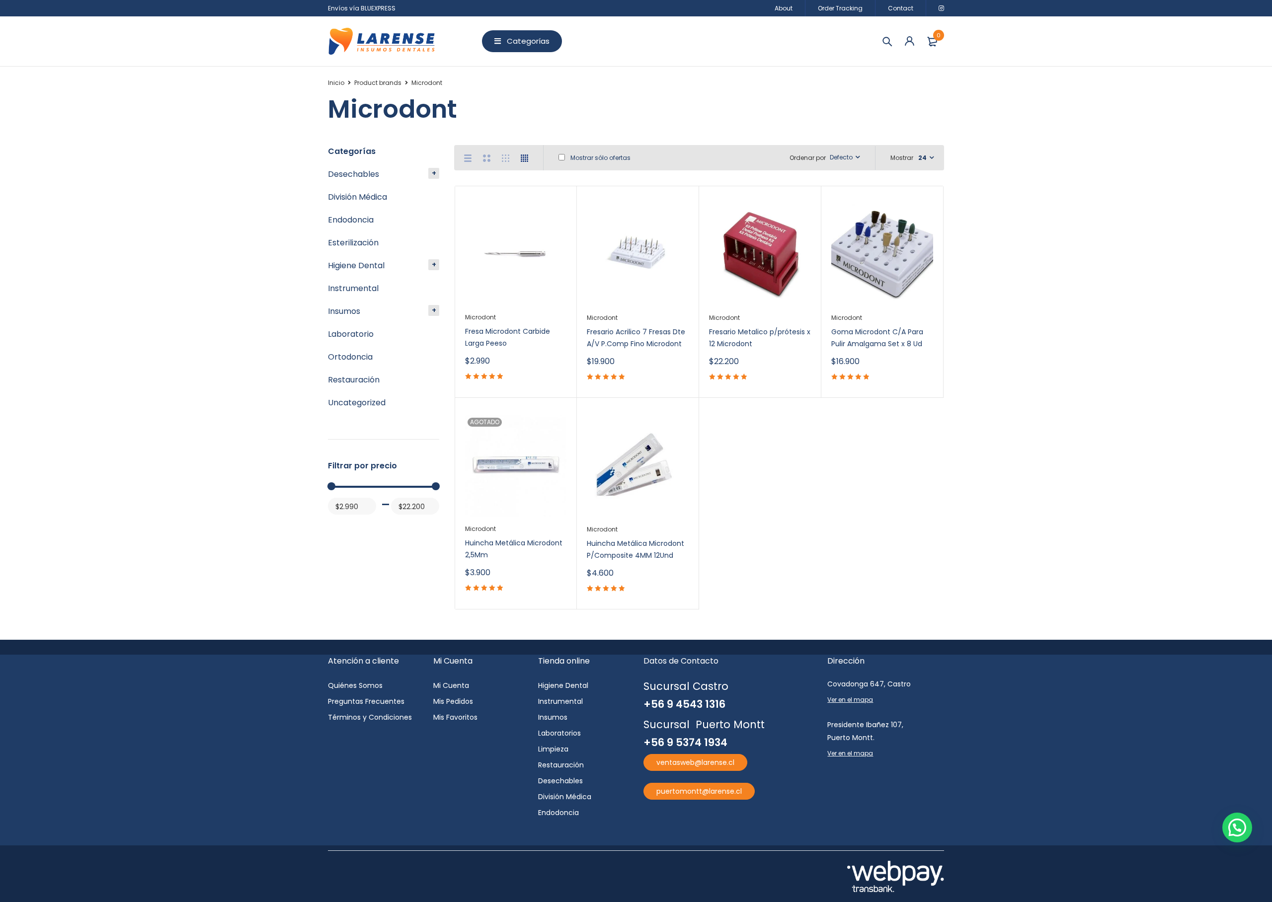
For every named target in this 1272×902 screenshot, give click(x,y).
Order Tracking (840, 8)
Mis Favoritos (455, 717)
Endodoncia (351, 220)
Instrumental (353, 288)
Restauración (354, 379)
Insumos (344, 311)
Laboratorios (559, 733)
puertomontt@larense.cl (699, 791)
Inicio (336, 82)
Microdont (480, 317)
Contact (900, 8)
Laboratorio (351, 334)
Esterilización (353, 242)
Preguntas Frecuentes (366, 701)
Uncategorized (357, 402)
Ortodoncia (350, 357)
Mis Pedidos (453, 701)
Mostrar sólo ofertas (600, 157)
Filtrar (339, 525)
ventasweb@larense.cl (695, 762)
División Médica (357, 197)
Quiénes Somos (355, 685)
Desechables (353, 174)
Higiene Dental (356, 265)
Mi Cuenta (451, 685)
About (784, 8)
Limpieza (553, 749)
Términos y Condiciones (370, 717)
